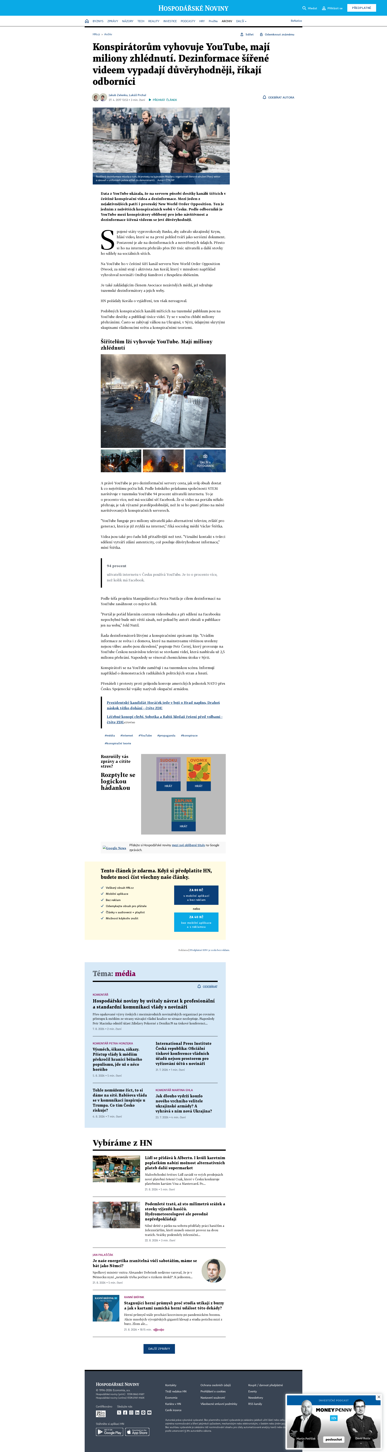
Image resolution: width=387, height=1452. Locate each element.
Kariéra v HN (173, 1404)
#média (110, 735)
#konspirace (189, 735)
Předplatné (361, 7)
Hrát (169, 786)
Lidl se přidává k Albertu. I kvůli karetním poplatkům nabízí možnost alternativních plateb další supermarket (185, 1163)
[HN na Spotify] (143, 1413)
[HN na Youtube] (149, 1413)
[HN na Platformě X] (119, 1413)
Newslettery (255, 1397)
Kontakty (170, 1385)
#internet (127, 735)
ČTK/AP (170, 180)
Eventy (252, 1391)
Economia (171, 1397)
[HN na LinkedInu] (137, 1413)
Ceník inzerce (173, 1410)
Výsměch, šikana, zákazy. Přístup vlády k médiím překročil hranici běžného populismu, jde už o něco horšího (117, 1059)
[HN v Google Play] (109, 1432)
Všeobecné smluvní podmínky (219, 1404)
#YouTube (145, 735)
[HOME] (87, 21)
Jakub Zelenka (118, 95)
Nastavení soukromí (213, 1397)
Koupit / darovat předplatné (265, 1385)
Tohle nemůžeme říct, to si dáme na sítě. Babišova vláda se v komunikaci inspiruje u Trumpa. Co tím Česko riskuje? (120, 1100)
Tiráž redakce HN (175, 1391)
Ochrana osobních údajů (216, 1385)
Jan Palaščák (103, 1254)
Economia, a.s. (121, 1390)
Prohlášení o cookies (213, 1391)
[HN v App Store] (137, 1432)
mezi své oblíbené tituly (188, 845)
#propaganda (166, 735)
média (125, 974)
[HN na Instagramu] (131, 1413)
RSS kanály (255, 1404)
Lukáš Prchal (137, 95)
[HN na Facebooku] (125, 1413)
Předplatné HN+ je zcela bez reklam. (210, 950)
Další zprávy (159, 1348)
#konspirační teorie (118, 743)
